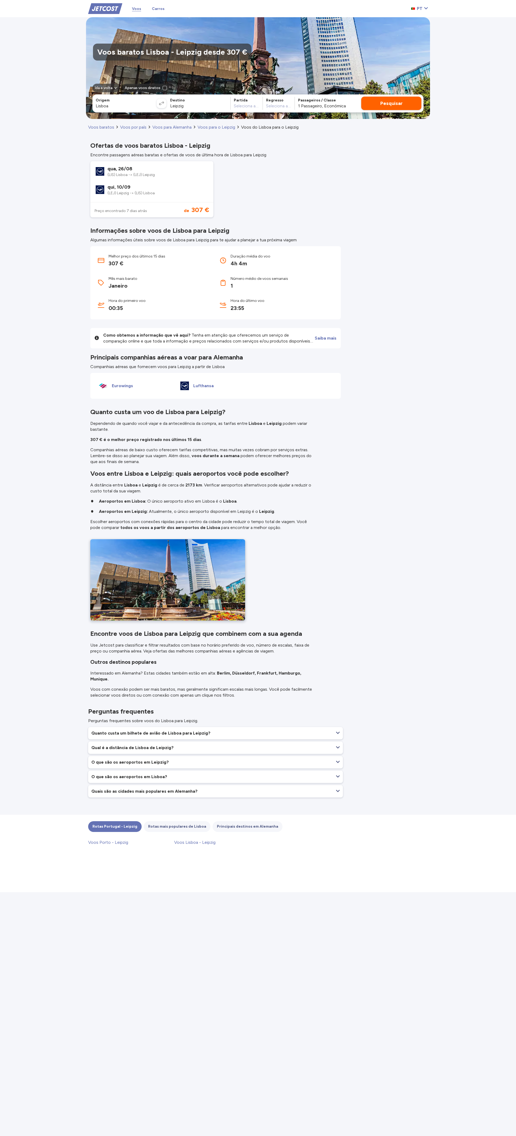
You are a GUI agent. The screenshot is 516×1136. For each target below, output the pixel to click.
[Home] (105, 8)
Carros (158, 8)
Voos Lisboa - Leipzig (195, 842)
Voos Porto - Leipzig (108, 842)
